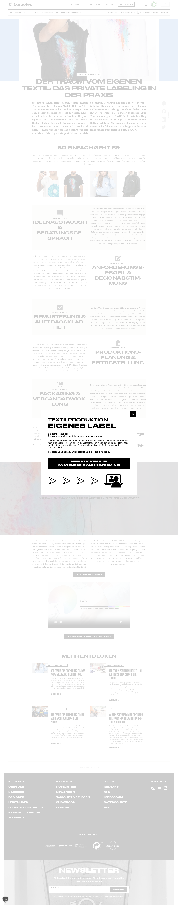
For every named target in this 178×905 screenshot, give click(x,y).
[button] (5, 899)
